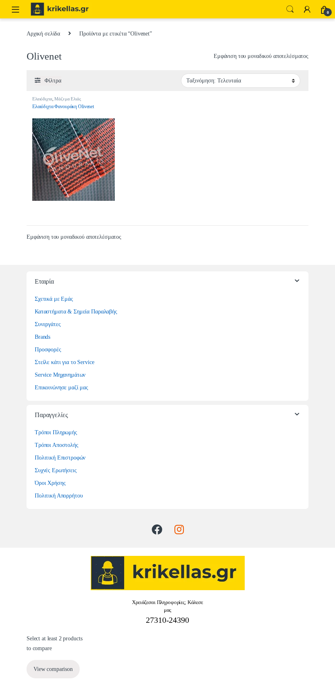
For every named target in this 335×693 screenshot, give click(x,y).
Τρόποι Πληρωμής (56, 432)
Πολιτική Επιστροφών (60, 458)
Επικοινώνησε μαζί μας (61, 387)
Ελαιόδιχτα (42, 98)
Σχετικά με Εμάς (54, 299)
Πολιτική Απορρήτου (59, 496)
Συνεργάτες (48, 324)
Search (290, 9)
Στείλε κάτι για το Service (64, 362)
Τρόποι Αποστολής (56, 445)
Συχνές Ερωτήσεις (56, 470)
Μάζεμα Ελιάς (67, 98)
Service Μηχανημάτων (60, 375)
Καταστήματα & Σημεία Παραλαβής (76, 312)
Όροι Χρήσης (50, 483)
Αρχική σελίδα (43, 34)
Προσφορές (48, 349)
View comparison (53, 669)
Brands (42, 337)
